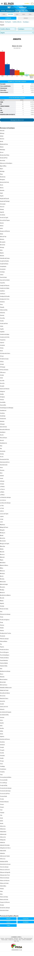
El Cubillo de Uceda (4, 358)
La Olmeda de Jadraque (5, 497)
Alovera (1, 187)
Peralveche (2, 636)
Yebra (1, 894)
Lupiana (2, 516)
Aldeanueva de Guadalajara (6, 163)
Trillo (1, 815)
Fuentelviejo (2, 416)
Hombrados (2, 451)
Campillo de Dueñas (4, 261)
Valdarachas (3, 826)
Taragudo (2, 750)
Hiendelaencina (3, 443)
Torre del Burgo (3, 782)
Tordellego (2, 766)
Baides (1, 233)
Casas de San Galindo (5, 280)
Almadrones (2, 176)
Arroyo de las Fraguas (5, 220)
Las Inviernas (3, 500)
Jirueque (2, 483)
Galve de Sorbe (3, 426)
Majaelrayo (2, 524)
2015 (23, 14)
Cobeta (1, 326)
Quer (1, 668)
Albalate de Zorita (4, 144)
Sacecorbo (2, 701)
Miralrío (1, 576)
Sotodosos (2, 744)
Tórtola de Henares (4, 801)
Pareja (1, 622)
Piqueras (2, 646)
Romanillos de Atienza (5, 693)
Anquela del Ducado (4, 198)
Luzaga (1, 519)
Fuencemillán (3, 405)
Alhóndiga (2, 171)
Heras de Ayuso (3, 437)
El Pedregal (2, 367)
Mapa (26, 10)
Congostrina (2, 339)
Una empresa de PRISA (16, 946)
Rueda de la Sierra (4, 698)
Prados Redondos (4, 660)
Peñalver (2, 630)
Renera (1, 674)
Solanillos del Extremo (5, 739)
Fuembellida (2, 402)
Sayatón (2, 723)
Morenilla (2, 598)
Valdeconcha (3, 837)
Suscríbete (26, 3)
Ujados (1, 820)
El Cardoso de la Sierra (5, 353)
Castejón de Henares (4, 285)
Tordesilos (2, 771)
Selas (1, 725)
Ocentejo (2, 606)
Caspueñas (2, 282)
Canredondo (2, 269)
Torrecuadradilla (3, 780)
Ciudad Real (26, 918)
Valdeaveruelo (3, 834)
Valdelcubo (2, 842)
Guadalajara (2, 432)
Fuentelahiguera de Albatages (6, 407)
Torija (1, 774)
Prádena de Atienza (4, 657)
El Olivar (2, 361)
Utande (1, 823)
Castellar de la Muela (4, 288)
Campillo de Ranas (4, 263)
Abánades (2, 130)
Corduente (2, 345)
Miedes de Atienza (4, 565)
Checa (1, 304)
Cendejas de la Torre (4, 299)
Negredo (2, 603)
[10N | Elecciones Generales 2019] (17, 7)
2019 (4, 14)
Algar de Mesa (3, 166)
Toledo (8, 925)
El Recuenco (3, 372)
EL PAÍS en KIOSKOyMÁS (26, 939)
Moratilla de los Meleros (5, 595)
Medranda (2, 557)
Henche (1, 435)
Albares (1, 147)
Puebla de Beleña (4, 663)
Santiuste (2, 717)
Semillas (2, 728)
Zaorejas (2, 905)
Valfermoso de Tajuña (5, 856)
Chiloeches (2, 312)
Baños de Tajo (3, 236)
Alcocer (1, 152)
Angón (1, 193)
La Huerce (2, 489)
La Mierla (2, 492)
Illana (1, 473)
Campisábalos (3, 266)
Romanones (2, 695)
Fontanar (2, 399)
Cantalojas (2, 272)
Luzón (1, 521)
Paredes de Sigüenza (4, 619)
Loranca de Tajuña (4, 513)
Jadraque (2, 481)
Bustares (2, 255)
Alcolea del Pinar (4, 157)
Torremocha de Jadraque (5, 788)
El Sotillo (2, 375)
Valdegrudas (3, 839)
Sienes (1, 733)
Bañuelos (2, 239)
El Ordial (2, 364)
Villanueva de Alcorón (5, 869)
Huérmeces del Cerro (5, 462)
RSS (18, 941)
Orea (1, 611)
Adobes (1, 136)
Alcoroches (2, 160)
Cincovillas (2, 318)
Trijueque (2, 812)
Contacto (2, 938)
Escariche (2, 383)
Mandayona (2, 532)
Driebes (1, 348)
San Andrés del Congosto (5, 712)
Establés (2, 394)
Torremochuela (3, 796)
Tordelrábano (3, 769)
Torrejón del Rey (3, 785)
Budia (1, 250)
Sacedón (2, 704)
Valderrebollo (3, 850)
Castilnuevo (2, 293)
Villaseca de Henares (4, 880)
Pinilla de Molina (3, 641)
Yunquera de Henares (5, 902)
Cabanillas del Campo (5, 258)
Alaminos (2, 138)
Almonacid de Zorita (4, 182)
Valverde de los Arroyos (5, 864)
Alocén (1, 185)
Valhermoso (2, 858)
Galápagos (2, 424)
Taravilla (2, 752)
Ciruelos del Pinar (4, 323)
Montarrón (2, 592)
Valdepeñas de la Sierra (5, 848)
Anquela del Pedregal (4, 201)
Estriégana (2, 396)
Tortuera (2, 804)
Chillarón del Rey (3, 310)
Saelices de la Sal (4, 706)
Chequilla (2, 307)
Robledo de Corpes (4, 690)
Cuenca (8, 922)
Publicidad (16, 938)
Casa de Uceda (3, 277)
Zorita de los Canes (4, 910)
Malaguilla (2, 530)
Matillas (1, 549)
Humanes (2, 470)
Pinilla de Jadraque (4, 638)
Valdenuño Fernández (5, 845)
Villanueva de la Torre (5, 875)
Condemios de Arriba (4, 337)
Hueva (1, 467)
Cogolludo (2, 331)
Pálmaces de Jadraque (5, 614)
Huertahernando (3, 464)
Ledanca (2, 511)
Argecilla (2, 212)
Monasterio (2, 587)
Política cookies (4, 939)
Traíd (1, 809)
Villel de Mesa (3, 886)
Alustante (2, 190)
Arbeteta (2, 209)
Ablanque (2, 133)
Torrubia (2, 799)
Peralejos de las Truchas (5, 633)
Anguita (1, 195)
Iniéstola (2, 475)
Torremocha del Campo (5, 790)
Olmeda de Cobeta (4, 608)
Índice (15, 941)
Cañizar (1, 274)
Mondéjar (2, 589)
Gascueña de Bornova (5, 429)
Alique (1, 174)
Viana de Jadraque (4, 867)
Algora (1, 168)
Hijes (1, 445)
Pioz (1, 644)
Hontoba (2, 454)
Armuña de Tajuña (4, 217)
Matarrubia (2, 546)
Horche (1, 456)
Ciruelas (2, 320)
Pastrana (2, 625)
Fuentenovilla (3, 418)
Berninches (2, 244)
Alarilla (1, 141)
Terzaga (2, 761)
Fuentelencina (3, 410)
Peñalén (2, 627)
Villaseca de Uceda (4, 883)
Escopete (2, 386)
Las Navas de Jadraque (5, 502)
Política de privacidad (28, 938)
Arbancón (2, 206)
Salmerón (2, 709)
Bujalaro (2, 252)
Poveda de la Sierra (4, 649)
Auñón (1, 228)
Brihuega (2, 247)
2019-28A (10, 14)
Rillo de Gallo (3, 682)
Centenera (2, 301)
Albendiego (2, 149)
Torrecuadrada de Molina (5, 777)
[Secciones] (2, 3)
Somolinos (2, 742)
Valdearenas (3, 828)
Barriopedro (2, 242)
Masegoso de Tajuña (4, 543)
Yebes (1, 891)
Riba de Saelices (3, 679)
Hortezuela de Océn (4, 459)
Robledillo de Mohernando (6, 687)
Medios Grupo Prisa (16, 950)
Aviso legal (21, 938)
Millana (1, 568)
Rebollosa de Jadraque (5, 671)
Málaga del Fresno (4, 527)
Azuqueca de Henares (5, 231)
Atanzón (2, 223)
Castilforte (2, 291)
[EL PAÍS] (9, 3)
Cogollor (2, 329)
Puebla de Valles (3, 665)
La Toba (2, 505)
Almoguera (2, 179)
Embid (1, 377)
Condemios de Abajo (4, 334)
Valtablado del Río (4, 861)
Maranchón (2, 538)
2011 (30, 14)
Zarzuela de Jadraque (5, 907)
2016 (17, 14)
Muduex (1, 600)
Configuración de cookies (13, 939)
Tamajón (2, 747)
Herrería (2, 440)
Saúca (1, 720)
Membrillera (2, 562)
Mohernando (3, 581)
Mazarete (2, 551)
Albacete (8, 918)
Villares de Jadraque (4, 877)
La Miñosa (2, 494)
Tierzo (1, 763)
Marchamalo (3, 540)
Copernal (2, 342)
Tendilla (1, 758)
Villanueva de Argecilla (5, 872)
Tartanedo (2, 755)
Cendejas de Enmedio (5, 296)
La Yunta (2, 508)
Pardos (1, 617)
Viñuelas (2, 888)
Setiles (1, 731)
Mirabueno (2, 573)
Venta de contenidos (9, 938)
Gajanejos (2, 421)
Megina (1, 560)
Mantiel (1, 535)
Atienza (1, 225)
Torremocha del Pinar (5, 793)
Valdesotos (2, 853)
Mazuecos (2, 554)
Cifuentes (2, 315)
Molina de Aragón (4, 584)
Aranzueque (2, 204)
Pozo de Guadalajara (4, 655)
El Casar (2, 356)
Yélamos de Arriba (4, 899)
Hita (1, 448)
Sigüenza (2, 736)
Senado (26, 18)
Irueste (1, 478)
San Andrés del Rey (4, 714)
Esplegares (2, 391)
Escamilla (2, 380)
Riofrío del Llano (3, 684)
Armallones (2, 214)
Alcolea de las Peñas (4, 155)
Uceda (1, 818)
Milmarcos (2, 570)
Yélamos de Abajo (4, 896)
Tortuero (2, 807)
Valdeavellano (3, 831)
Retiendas (2, 676)
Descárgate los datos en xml (17, 120)
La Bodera (2, 486)
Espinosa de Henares (4, 388)
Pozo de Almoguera (4, 652)
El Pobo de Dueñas (4, 369)
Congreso (8, 18)
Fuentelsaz (2, 413)
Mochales (2, 579)
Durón (1, 350)
